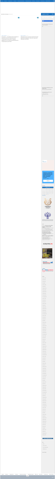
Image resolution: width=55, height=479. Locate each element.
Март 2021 (44, 383)
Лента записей (44, 445)
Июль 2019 (44, 409)
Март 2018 (44, 431)
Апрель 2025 (44, 303)
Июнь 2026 (44, 281)
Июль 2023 (44, 337)
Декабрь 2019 (44, 400)
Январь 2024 (44, 327)
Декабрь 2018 (44, 421)
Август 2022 (44, 356)
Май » (45, 195)
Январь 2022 (44, 368)
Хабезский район (45, 237)
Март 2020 (44, 395)
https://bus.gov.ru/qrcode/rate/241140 (46, 89)
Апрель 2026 (44, 284)
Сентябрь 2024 (45, 313)
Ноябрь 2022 (44, 351)
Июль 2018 (44, 424)
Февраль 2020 (44, 397)
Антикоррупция (47, 227)
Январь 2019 (44, 419)
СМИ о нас (36, 474)
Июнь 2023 (44, 339)
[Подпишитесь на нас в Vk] (52, 477)
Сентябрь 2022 (45, 354)
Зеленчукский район (49, 229)
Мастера (16, 474)
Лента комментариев (45, 447)
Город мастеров (47, 228)
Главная (3, 474)
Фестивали (48, 236)
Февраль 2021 (44, 385)
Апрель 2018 (44, 429)
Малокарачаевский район (46, 231)
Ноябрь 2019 (44, 402)
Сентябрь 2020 (45, 392)
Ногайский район (46, 232)
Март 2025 (44, 305)
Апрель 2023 (44, 342)
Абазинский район (49, 225)
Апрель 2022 (44, 363)
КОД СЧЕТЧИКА (51, 474)
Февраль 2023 (44, 346)
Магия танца (51, 230)
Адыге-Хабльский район (46, 227)
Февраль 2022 (44, 366)
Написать (48, 180)
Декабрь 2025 (44, 291)
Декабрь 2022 (44, 349)
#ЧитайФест (43, 225)
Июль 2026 (44, 279)
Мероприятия (11, 474)
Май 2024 (44, 320)
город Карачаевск (46, 238)
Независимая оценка (30, 474)
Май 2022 (44, 361)
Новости (5, 35)
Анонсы (3, 35)
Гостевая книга (46, 474)
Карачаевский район (45, 230)
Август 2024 (44, 315)
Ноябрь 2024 (44, 310)
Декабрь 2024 (44, 308)
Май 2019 (44, 412)
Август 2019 (44, 407)
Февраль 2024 (44, 325)
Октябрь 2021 (44, 373)
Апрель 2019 (44, 414)
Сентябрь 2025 (45, 296)
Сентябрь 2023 (45, 334)
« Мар (43, 195)
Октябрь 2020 (44, 390)
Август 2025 (44, 298)
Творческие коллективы (23, 474)
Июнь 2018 (44, 426)
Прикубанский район (46, 233)
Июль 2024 (44, 317)
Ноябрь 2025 (44, 293)
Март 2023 (44, 344)
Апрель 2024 (44, 322)
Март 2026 (44, 286)
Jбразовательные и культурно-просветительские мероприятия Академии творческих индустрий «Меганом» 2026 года (29, 38)
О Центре (6, 474)
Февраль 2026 (44, 288)
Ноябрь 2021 (44, 371)
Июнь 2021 (44, 378)
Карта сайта (40, 474)
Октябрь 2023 (44, 332)
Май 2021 (44, 380)
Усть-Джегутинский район (47, 235)
